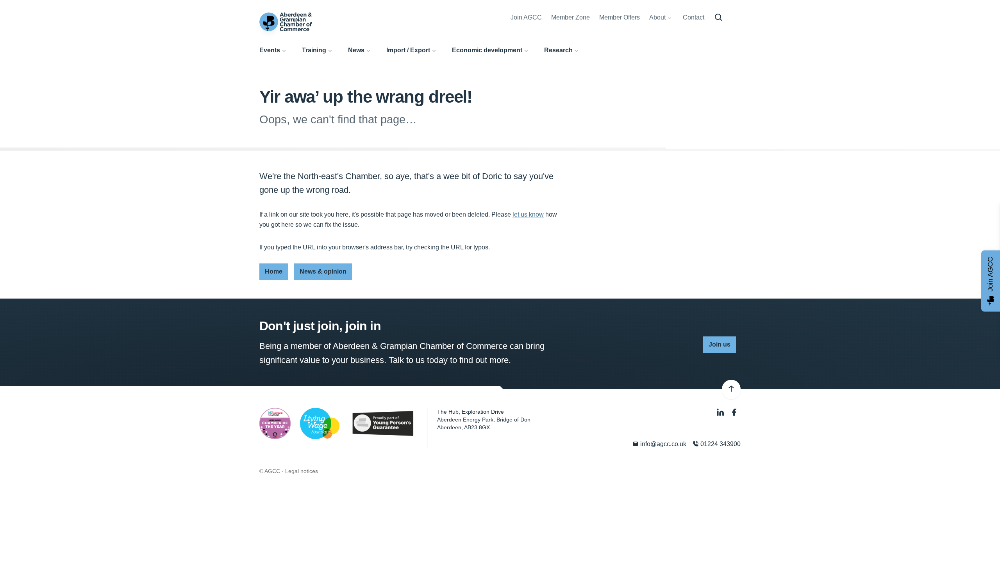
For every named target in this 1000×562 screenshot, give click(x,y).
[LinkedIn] (721, 412)
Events (269, 50)
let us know (528, 214)
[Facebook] (734, 412)
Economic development (487, 50)
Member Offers (619, 17)
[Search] (718, 17)
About (657, 17)
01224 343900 (720, 444)
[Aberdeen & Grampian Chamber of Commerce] (285, 21)
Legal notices (301, 471)
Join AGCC (526, 17)
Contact (693, 17)
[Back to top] (731, 389)
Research (558, 50)
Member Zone (570, 17)
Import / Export (408, 50)
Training (314, 50)
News (356, 50)
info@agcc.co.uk (662, 444)
